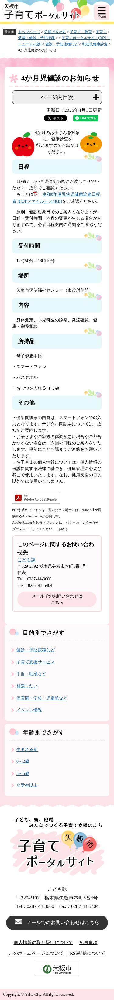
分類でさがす (55, 32)
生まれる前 (27, 749)
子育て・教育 (81, 32)
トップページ (29, 32)
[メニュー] (101, 12)
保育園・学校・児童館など (41, 698)
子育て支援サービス (35, 662)
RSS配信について (87, 953)
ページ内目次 (57, 97)
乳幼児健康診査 (95, 44)
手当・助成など (31, 674)
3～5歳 (22, 773)
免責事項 (88, 942)
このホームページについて (36, 953)
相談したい (27, 686)
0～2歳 (22, 761)
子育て (101, 32)
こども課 (26, 559)
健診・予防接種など (61, 44)
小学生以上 (27, 785)
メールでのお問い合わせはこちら (57, 599)
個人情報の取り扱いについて (43, 942)
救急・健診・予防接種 (36, 38)
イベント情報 (29, 710)
